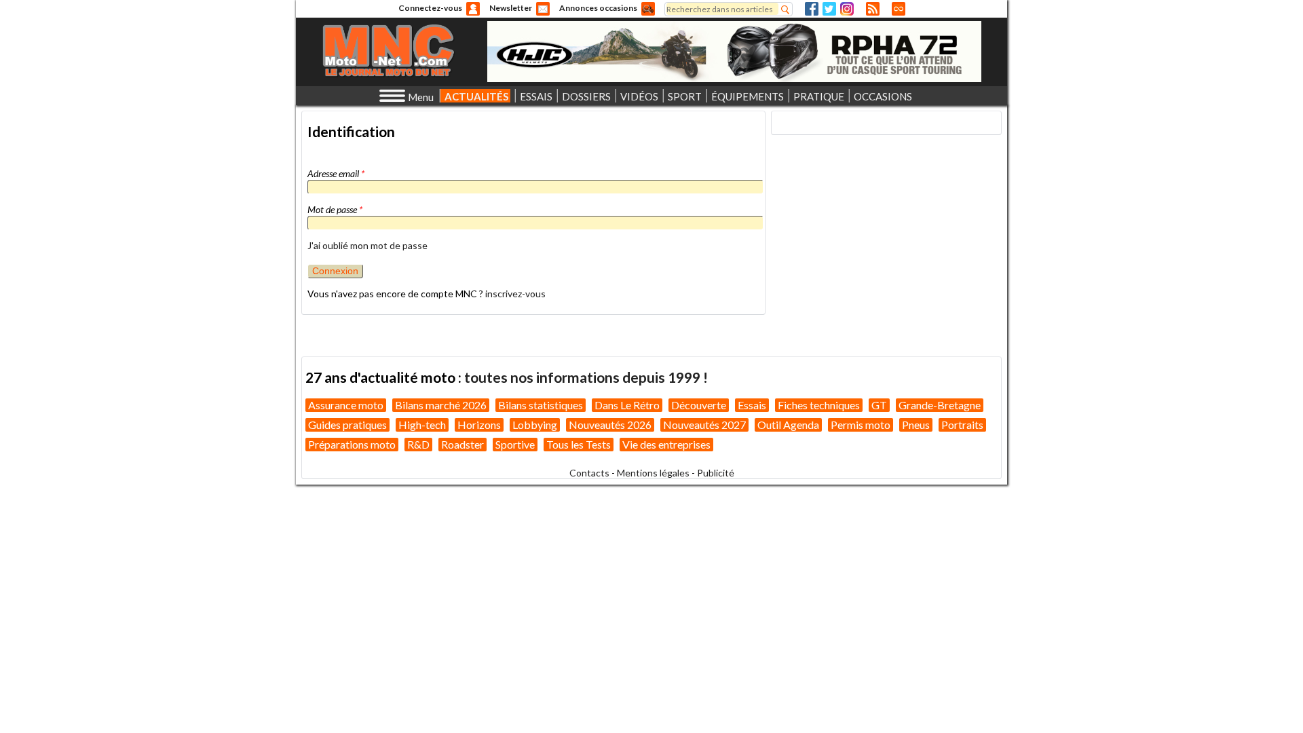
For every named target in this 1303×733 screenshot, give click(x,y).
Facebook (811, 9)
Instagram (847, 9)
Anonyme (473, 9)
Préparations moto (352, 444)
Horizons (479, 424)
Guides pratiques (347, 424)
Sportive (515, 444)
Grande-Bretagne (940, 404)
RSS (873, 9)
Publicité (715, 472)
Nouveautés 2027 (704, 424)
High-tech (422, 424)
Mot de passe (334, 209)
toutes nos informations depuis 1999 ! (586, 377)
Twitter (829, 9)
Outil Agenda (788, 424)
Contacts (589, 472)
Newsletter (510, 8)
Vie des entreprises (666, 444)
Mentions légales (653, 472)
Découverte (698, 404)
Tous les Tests (578, 444)
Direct (898, 9)
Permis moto (860, 424)
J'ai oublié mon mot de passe (367, 245)
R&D (418, 444)
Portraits (962, 424)
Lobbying (534, 424)
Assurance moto (345, 404)
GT (879, 404)
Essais (752, 404)
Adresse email (335, 173)
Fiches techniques (819, 404)
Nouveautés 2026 (610, 424)
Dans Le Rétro (627, 404)
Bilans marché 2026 (441, 404)
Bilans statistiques (540, 404)
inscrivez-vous (515, 293)
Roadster (462, 444)
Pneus (916, 424)
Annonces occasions (598, 8)
